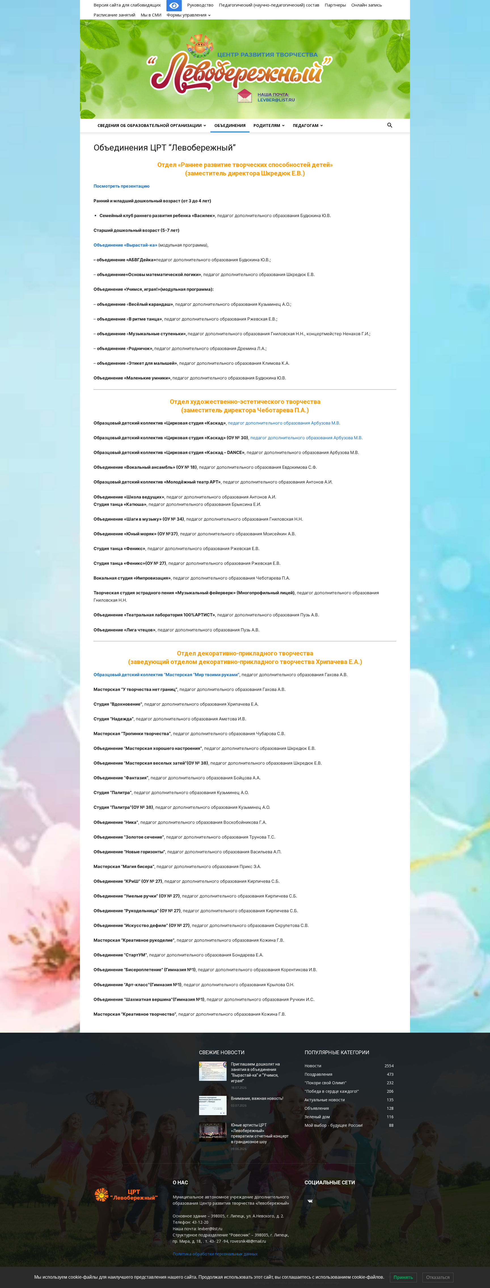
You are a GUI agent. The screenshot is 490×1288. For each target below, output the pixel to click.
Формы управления (186, 15)
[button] (389, 126)
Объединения (230, 125)
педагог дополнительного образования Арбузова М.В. (284, 423)
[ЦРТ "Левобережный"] (245, 69)
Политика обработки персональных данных (215, 1254)
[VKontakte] (310, 1200)
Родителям (267, 125)
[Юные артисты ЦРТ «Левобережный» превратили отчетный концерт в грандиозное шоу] (213, 1132)
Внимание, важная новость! (257, 1098)
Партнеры (335, 5)
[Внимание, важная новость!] (213, 1105)
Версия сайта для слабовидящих (128, 5)
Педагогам (305, 125)
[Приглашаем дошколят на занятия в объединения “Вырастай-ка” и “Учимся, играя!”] (213, 1071)
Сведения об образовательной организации (150, 125)
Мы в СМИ (151, 15)
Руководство (200, 5)
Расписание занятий (114, 15)
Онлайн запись (366, 5)
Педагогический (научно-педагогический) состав (269, 5)
